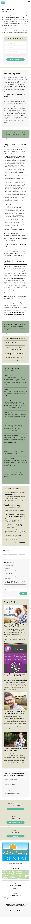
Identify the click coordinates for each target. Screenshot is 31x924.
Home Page (11, 498)
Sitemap (18, 906)
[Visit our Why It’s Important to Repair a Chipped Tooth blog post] (15, 747)
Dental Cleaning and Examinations (13, 571)
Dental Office (8, 791)
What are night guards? (10, 342)
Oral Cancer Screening (10, 576)
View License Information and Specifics (13, 536)
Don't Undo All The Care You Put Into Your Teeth (15, 625)
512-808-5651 (19, 215)
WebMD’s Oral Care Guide (15, 500)
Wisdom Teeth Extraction (11, 787)
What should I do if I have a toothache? (14, 357)
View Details (16, 539)
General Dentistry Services (11, 779)
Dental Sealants (8, 573)
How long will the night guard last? (13, 347)
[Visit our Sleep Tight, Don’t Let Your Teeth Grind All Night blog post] (15, 672)
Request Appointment (15, 822)
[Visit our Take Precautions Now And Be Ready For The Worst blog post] (15, 709)
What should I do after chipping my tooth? (15, 360)
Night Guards (11, 550)
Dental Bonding (9, 565)
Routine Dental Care (10, 784)
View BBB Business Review (19, 516)
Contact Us (15, 836)
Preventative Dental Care (11, 578)
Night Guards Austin (20, 134)
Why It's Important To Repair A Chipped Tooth (15, 750)
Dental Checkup (8, 568)
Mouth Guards (8, 782)
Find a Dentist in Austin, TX (11, 586)
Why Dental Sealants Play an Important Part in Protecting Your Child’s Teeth (15, 581)
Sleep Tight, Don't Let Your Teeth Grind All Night (15, 675)
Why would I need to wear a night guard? (15, 345)
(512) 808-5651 (7, 329)
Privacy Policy (13, 906)
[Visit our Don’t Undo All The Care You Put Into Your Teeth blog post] (15, 622)
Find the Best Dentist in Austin (12, 793)
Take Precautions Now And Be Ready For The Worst (15, 712)
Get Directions (15, 809)
